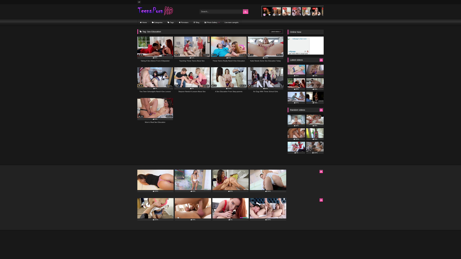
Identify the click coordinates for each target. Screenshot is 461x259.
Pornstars (184, 22)
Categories (158, 22)
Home (144, 22)
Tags (172, 22)
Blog (197, 22)
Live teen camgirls (231, 22)
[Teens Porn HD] (155, 11)
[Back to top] (453, 252)
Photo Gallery (212, 22)
